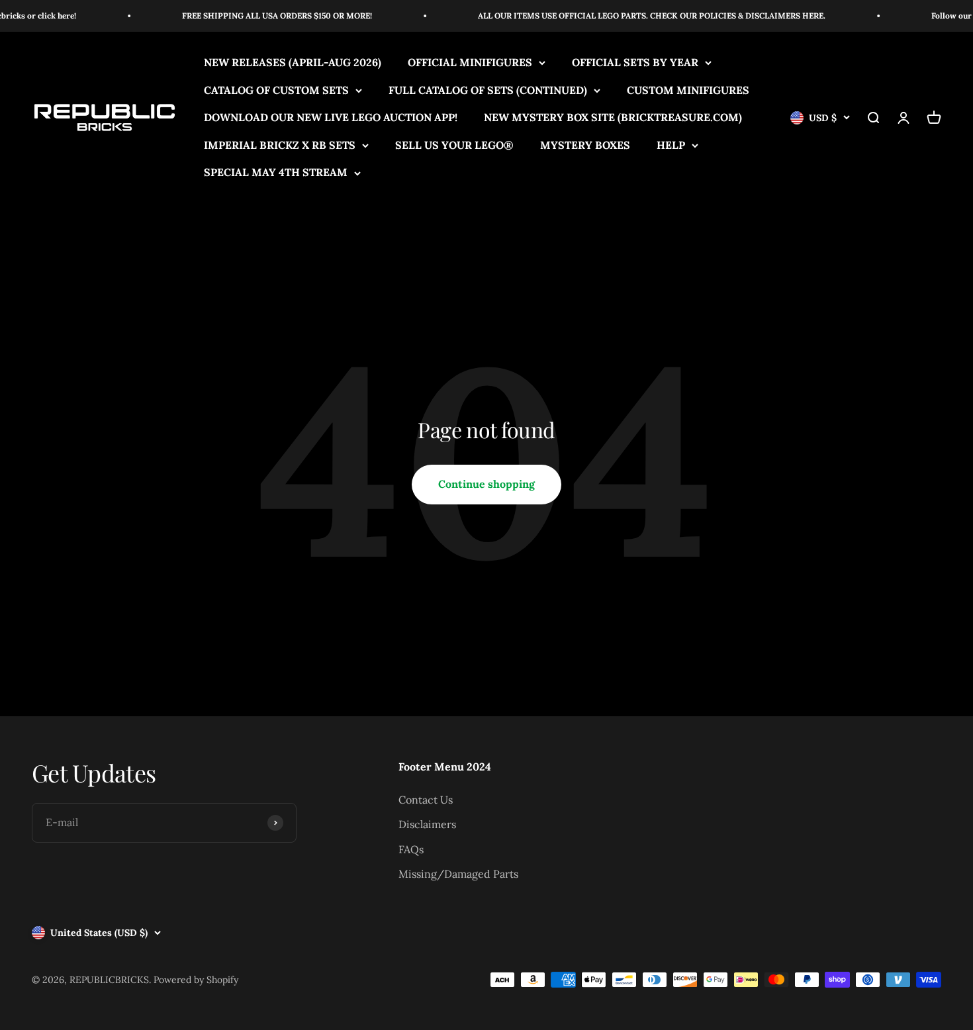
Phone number (604, 392)
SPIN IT (643, 746)
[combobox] (604, 423)
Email (584, 587)
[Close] (709, 273)
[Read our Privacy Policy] (706, 500)
